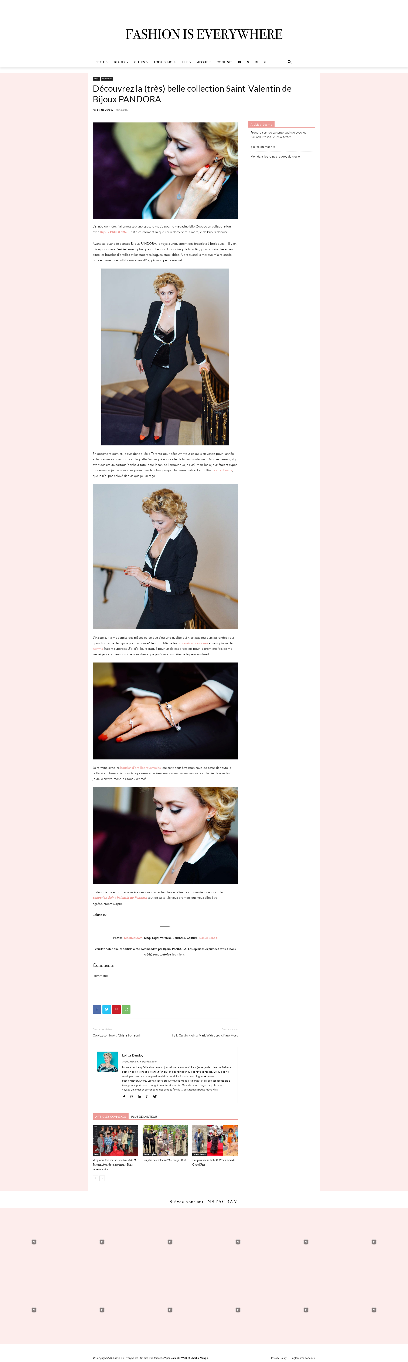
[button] (290, 62)
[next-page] (102, 1178)
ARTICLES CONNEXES (110, 1116)
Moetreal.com (133, 938)
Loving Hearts (222, 470)
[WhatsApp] (126, 1009)
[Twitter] (106, 1009)
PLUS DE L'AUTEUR (144, 1116)
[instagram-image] (34, 1242)
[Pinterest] (116, 1009)
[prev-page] (95, 1178)
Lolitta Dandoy (105, 109)
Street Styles (150, 1154)
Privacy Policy (279, 1357)
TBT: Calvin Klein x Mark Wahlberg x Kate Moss (205, 1035)
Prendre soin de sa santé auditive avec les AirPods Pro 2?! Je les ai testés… (278, 135)
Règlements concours (303, 1357)
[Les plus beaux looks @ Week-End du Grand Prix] (215, 1141)
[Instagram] (133, 1096)
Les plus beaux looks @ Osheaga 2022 (164, 1160)
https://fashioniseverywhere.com (139, 1061)
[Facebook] (97, 1009)
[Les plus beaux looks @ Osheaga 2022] (165, 1141)
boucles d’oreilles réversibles (140, 768)
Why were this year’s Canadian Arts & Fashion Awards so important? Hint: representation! (114, 1165)
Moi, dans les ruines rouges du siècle (275, 156)
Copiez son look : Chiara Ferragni (116, 1035)
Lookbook (107, 78)
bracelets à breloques (193, 643)
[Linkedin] (140, 1096)
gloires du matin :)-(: (264, 147)
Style (96, 78)
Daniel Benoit (208, 938)
